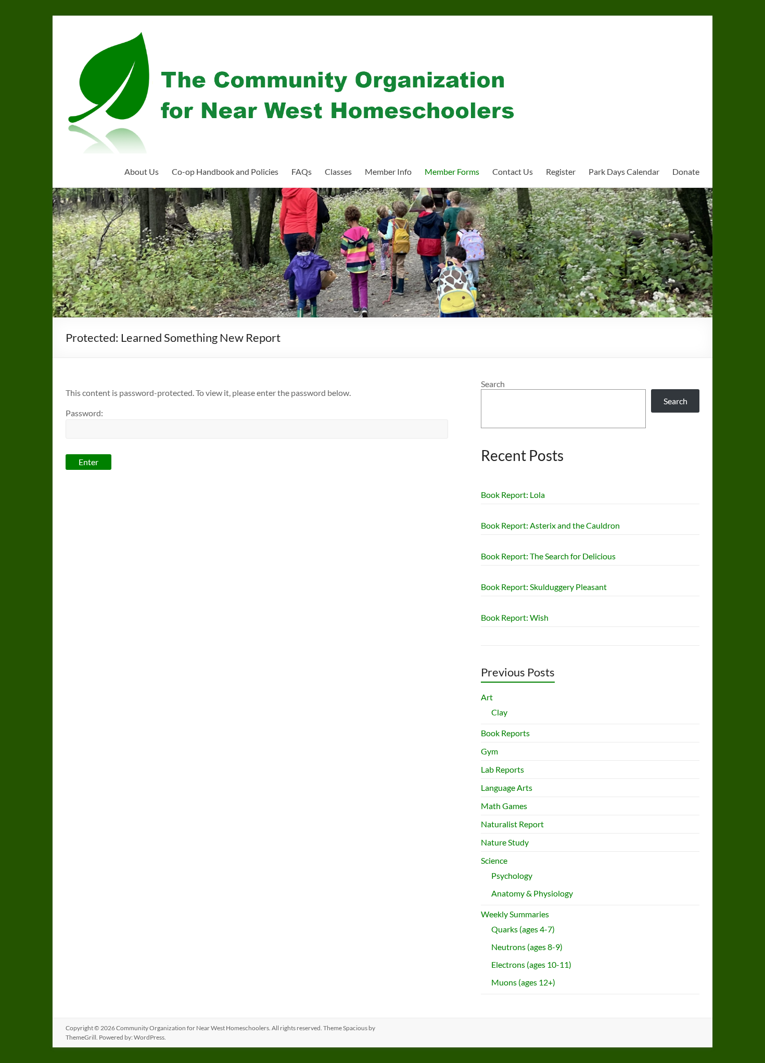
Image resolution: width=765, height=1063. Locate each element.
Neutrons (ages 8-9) (527, 947)
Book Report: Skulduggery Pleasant (544, 587)
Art (487, 697)
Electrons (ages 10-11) (531, 964)
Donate (685, 171)
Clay (499, 712)
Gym (489, 751)
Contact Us (512, 171)
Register (561, 171)
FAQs (301, 171)
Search (493, 384)
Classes (338, 171)
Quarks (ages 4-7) (523, 929)
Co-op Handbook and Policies (225, 171)
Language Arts (506, 787)
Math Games (504, 806)
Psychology (511, 875)
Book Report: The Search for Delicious (548, 556)
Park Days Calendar (624, 171)
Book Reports (505, 733)
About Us (141, 171)
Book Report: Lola (513, 495)
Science (494, 860)
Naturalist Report (512, 824)
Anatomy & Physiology (532, 893)
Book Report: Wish (515, 617)
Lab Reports (502, 769)
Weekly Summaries (515, 914)
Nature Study (505, 842)
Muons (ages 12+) (523, 982)
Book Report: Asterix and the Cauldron (550, 525)
